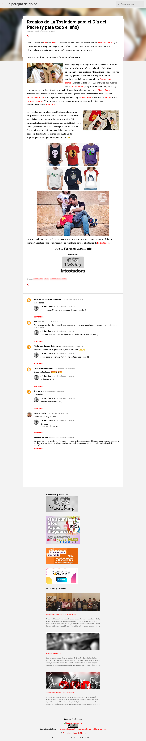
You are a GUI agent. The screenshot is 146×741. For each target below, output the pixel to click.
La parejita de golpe (21, 4)
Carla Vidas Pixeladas (43, 368)
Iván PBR (37, 322)
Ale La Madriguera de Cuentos (47, 346)
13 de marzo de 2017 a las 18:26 (53, 391)
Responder (38, 317)
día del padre (38, 279)
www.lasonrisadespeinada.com (47, 299)
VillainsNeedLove (35, 97)
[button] (28, 35)
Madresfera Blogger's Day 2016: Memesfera (61, 614)
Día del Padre (104, 90)
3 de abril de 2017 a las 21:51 (65, 331)
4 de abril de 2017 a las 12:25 (65, 353)
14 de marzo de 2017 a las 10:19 (57, 413)
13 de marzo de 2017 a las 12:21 (52, 322)
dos (53, 43)
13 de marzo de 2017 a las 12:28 (72, 346)
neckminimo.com (41, 438)
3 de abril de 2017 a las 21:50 (65, 307)
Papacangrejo (40, 413)
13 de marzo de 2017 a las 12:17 (72, 299)
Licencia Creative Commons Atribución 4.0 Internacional (83, 729)
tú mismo (50, 105)
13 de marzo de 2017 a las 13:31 (64, 368)
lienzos (30, 101)
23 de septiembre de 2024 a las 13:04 (61, 438)
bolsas (107, 97)
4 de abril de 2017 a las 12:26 (65, 398)
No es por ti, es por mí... (54, 653)
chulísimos (85, 97)
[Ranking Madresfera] (73, 723)
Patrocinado (55, 279)
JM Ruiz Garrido (47, 307)
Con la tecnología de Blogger (74, 733)
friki (46, 279)
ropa (64, 279)
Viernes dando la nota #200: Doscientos (60, 692)
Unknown (38, 391)
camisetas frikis (105, 43)
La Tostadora (77, 86)
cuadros (39, 101)
